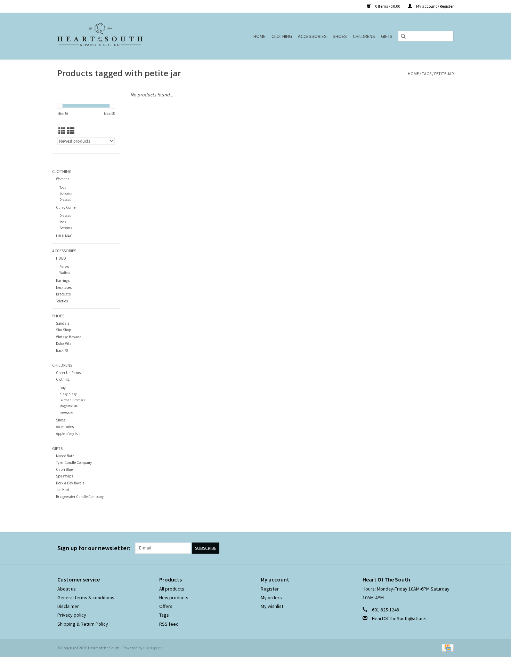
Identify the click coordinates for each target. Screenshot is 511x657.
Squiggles (66, 412)
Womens (62, 178)
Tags (426, 73)
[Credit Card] (446, 647)
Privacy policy (71, 615)
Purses (64, 266)
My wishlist (272, 606)
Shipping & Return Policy (82, 624)
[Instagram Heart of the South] (448, 548)
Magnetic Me (68, 406)
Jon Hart (63, 489)
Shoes (340, 36)
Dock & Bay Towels (70, 483)
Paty (62, 388)
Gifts (386, 36)
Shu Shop (63, 329)
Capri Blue (64, 469)
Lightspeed (153, 647)
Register (270, 589)
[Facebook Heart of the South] (435, 548)
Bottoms (65, 193)
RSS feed (169, 624)
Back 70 (62, 350)
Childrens (364, 36)
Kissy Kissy (68, 393)
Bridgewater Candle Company (80, 496)
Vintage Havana (68, 336)
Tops (62, 187)
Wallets (64, 272)
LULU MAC (64, 235)
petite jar (444, 73)
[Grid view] (62, 131)
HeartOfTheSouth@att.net (399, 618)
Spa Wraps (64, 476)
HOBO (61, 258)
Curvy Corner (66, 207)
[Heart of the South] (116, 36)
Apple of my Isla (68, 433)
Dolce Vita (64, 343)
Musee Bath (65, 455)
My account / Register (434, 6)
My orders (271, 597)
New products (173, 597)
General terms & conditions (85, 597)
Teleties (62, 301)
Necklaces (64, 287)
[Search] (403, 36)
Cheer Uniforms (68, 372)
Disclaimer (68, 606)
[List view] (70, 131)
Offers (165, 606)
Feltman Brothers (72, 400)
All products (171, 589)
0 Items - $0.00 (387, 6)
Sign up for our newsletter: (93, 548)
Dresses (65, 199)
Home (259, 36)
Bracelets (63, 294)
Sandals (62, 323)
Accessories (312, 36)
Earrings (63, 280)
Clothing (281, 36)
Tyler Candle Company (74, 462)
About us (66, 589)
